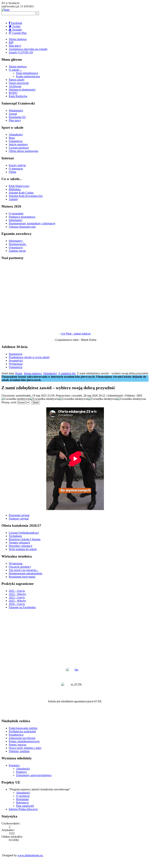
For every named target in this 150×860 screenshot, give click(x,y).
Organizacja (16, 247)
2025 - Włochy (17, 600)
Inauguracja (15, 353)
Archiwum (15, 86)
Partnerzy (21, 771)
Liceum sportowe (19, 147)
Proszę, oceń (8, 402)
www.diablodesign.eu (30, 855)
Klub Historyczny (19, 186)
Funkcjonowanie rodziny (23, 728)
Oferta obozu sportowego (23, 151)
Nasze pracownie (19, 83)
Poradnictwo (16, 734)
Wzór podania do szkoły (23, 549)
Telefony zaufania (19, 751)
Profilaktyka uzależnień (22, 731)
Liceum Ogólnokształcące (24, 532)
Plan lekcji (15, 45)
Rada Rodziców (18, 96)
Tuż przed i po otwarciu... (23, 570)
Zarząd (13, 113)
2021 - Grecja (17, 590)
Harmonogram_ (18, 244)
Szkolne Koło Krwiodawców (26, 195)
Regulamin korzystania (22, 576)
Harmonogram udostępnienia (25, 573)
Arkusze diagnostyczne (22, 226)
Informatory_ (16, 240)
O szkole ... (15, 69)
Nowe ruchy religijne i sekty (25, 747)
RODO (13, 92)
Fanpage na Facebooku (22, 607)
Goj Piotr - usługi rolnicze (76, 333)
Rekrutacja (22, 802)
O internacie (16, 168)
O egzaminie (16, 213)
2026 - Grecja (17, 604)
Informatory (15, 220)
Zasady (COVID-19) (21, 52)
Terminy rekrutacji (19, 542)
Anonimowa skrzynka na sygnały (28, 49)
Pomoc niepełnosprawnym (24, 741)
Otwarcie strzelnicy (20, 566)
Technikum (15, 536)
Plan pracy (15, 120)
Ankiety (13, 199)
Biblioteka (15, 189)
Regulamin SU (17, 117)
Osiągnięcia (15, 141)
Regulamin (22, 799)
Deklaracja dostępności (22, 89)
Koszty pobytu (17, 165)
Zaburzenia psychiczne (22, 738)
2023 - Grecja (17, 597)
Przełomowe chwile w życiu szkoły (29, 357)
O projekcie (23, 795)
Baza (12, 137)
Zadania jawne (17, 250)
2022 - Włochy (17, 594)
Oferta (12, 171)
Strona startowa (18, 39)
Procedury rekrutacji (20, 545)
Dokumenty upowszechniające (34, 775)
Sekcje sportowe (18, 144)
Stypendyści (16, 360)
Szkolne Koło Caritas (21, 192)
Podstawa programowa (22, 216)
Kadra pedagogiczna (28, 76)
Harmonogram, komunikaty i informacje (32, 223)
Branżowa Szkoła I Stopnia (24, 539)
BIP (11, 42)
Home (18, 373)
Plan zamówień (25, 805)
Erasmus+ (14, 765)
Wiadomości (16, 110)
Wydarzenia (15, 363)
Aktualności (16, 134)
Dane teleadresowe (27, 73)
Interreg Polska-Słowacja (23, 809)
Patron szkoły (17, 79)
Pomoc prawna (17, 744)
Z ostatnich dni (67, 373)
